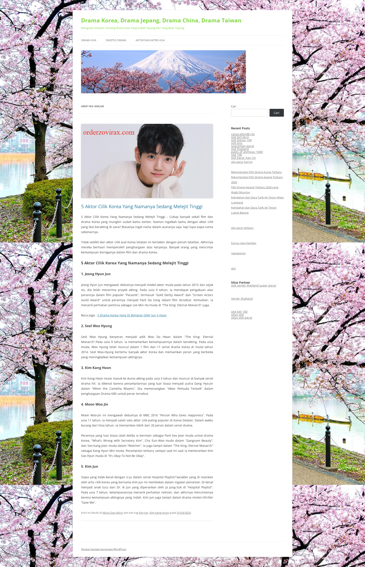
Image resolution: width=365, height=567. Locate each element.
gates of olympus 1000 (247, 152)
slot (233, 268)
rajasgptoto (238, 253)
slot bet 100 (239, 312)
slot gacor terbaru (242, 228)
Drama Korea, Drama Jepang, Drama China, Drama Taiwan (161, 20)
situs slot (237, 315)
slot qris (236, 143)
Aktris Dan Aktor (112, 513)
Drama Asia (88, 40)
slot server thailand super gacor (253, 285)
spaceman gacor (242, 146)
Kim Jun (143, 513)
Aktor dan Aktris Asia (150, 40)
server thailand (242, 298)
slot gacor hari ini (243, 158)
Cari (233, 106)
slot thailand (240, 149)
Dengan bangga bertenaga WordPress (103, 549)
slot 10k (236, 155)
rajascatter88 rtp (243, 134)
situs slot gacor (241, 318)
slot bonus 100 (241, 140)
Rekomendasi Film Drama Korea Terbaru (256, 172)
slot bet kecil (240, 137)
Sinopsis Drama (116, 40)
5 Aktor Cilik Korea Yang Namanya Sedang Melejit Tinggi (142, 206)
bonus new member (243, 243)
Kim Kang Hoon (159, 513)
